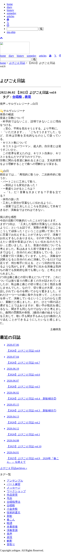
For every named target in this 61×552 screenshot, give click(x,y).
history (10, 10)
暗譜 (9, 523)
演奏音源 (12, 530)
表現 (28, 97)
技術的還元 (13, 512)
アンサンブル (15, 480)
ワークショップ (16, 491)
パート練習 (13, 484)
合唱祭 (17, 97)
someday (11, 13)
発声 (9, 533)
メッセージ (13, 487)
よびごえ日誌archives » (13, 468)
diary (9, 7)
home (10, 4)
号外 (9, 498)
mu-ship (11, 32)
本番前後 (12, 526)
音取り (11, 544)
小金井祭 (12, 509)
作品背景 (12, 494)
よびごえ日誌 (17, 63)
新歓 (9, 516)
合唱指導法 (13, 501)
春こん (11, 519)
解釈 (9, 540)
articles (10, 16)
